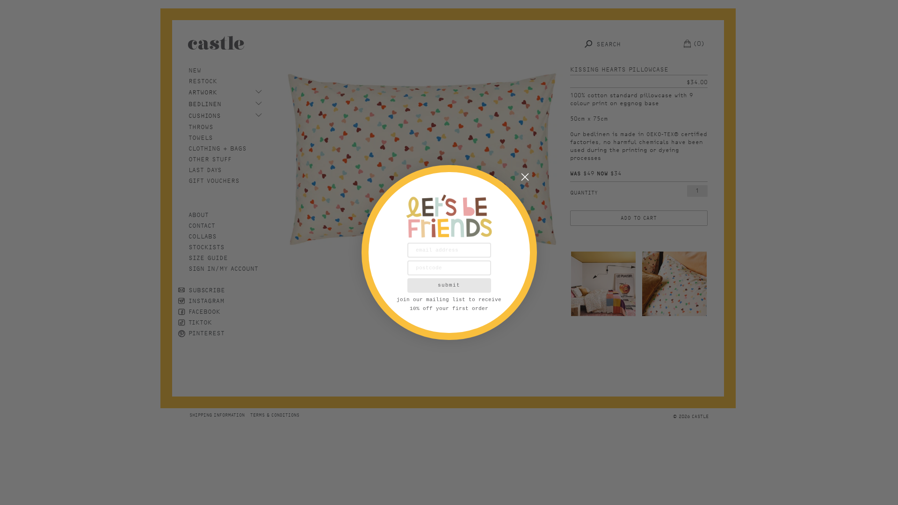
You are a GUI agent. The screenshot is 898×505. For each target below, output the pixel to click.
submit (449, 285)
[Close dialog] (525, 177)
